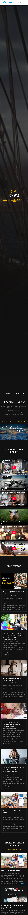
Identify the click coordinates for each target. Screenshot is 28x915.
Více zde (22, 883)
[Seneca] (14, 439)
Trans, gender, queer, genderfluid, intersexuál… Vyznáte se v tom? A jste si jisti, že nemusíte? (13, 635)
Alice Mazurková (7, 595)
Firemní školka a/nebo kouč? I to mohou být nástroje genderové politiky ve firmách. (13, 724)
